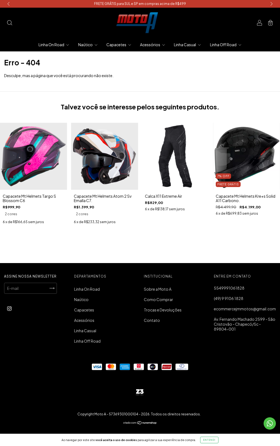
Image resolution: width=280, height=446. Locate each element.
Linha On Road (52, 44)
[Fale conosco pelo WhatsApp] (270, 423)
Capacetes (116, 44)
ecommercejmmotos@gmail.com (245, 308)
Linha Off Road (223, 44)
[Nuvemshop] (140, 423)
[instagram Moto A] (9, 308)
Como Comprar (158, 299)
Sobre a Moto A (157, 289)
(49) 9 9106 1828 (228, 298)
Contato (152, 320)
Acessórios (150, 44)
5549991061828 (229, 287)
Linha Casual (185, 44)
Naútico (85, 44)
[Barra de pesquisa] (9, 23)
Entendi (209, 440)
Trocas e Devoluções (163, 309)
